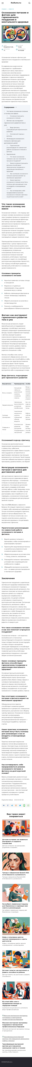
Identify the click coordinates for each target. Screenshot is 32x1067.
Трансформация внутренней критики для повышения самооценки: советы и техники (13, 1046)
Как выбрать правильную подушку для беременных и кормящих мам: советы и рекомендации (15, 906)
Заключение (11, 154)
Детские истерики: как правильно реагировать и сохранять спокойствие (15, 841)
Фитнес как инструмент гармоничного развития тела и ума (15, 123)
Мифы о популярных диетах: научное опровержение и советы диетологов (14, 939)
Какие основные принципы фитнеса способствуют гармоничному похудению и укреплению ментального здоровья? (17, 167)
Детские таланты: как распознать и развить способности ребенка (15, 971)
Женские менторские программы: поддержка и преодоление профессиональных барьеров (14, 1024)
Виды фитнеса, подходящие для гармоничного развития (17, 129)
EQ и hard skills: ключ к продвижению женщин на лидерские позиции (11, 1003)
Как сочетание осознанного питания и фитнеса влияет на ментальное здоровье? (17, 176)
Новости (6, 39)
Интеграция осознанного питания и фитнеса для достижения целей (14, 141)
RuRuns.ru (16, 3)
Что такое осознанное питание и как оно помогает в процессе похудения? (16, 159)
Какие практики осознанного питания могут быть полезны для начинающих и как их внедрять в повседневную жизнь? (17, 184)
